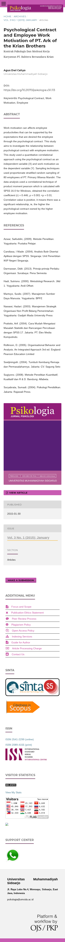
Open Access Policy (23, 630)
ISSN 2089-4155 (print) (18, 744)
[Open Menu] (3, 3)
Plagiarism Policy (21, 624)
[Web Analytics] (10, 785)
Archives (20, 16)
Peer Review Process (24, 618)
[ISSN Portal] (26, 759)
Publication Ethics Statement (27, 612)
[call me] (12, 861)
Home (7, 16)
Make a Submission (21, 580)
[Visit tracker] (6, 824)
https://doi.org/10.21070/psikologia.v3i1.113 (29, 90)
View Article (17, 492)
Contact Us (18, 654)
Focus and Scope (21, 606)
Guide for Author (20, 642)
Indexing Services (22, 636)
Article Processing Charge (27, 648)
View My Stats (13, 792)
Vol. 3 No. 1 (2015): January (20, 20)
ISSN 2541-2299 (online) (19, 739)
